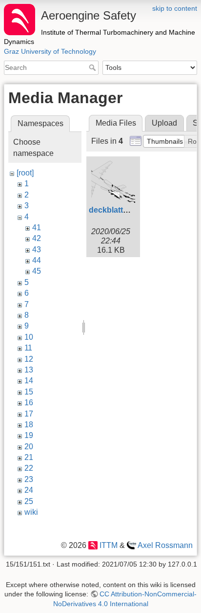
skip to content (174, 8)
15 (28, 392)
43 (36, 249)
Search (93, 67)
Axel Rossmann (165, 545)
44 (36, 260)
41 (36, 227)
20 (28, 446)
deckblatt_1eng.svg (125, 210)
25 (28, 501)
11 (28, 348)
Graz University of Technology (50, 51)
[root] (25, 173)
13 (28, 370)
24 (28, 490)
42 (36, 238)
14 (28, 380)
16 (28, 402)
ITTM (108, 545)
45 (36, 271)
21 (28, 457)
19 (28, 435)
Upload (164, 123)
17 (28, 414)
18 (28, 424)
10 (28, 337)
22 (28, 468)
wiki (31, 512)
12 (28, 359)
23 (28, 479)
